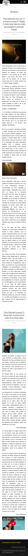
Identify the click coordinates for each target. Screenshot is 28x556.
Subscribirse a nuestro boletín (11, 542)
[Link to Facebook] (25, 554)
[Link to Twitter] (20, 554)
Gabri (15, 34)
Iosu (15, 323)
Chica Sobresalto (21, 32)
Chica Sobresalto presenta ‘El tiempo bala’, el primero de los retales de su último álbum (14, 315)
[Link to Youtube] (23, 554)
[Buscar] (20, 2)
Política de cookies (22, 547)
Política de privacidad (15, 547)
